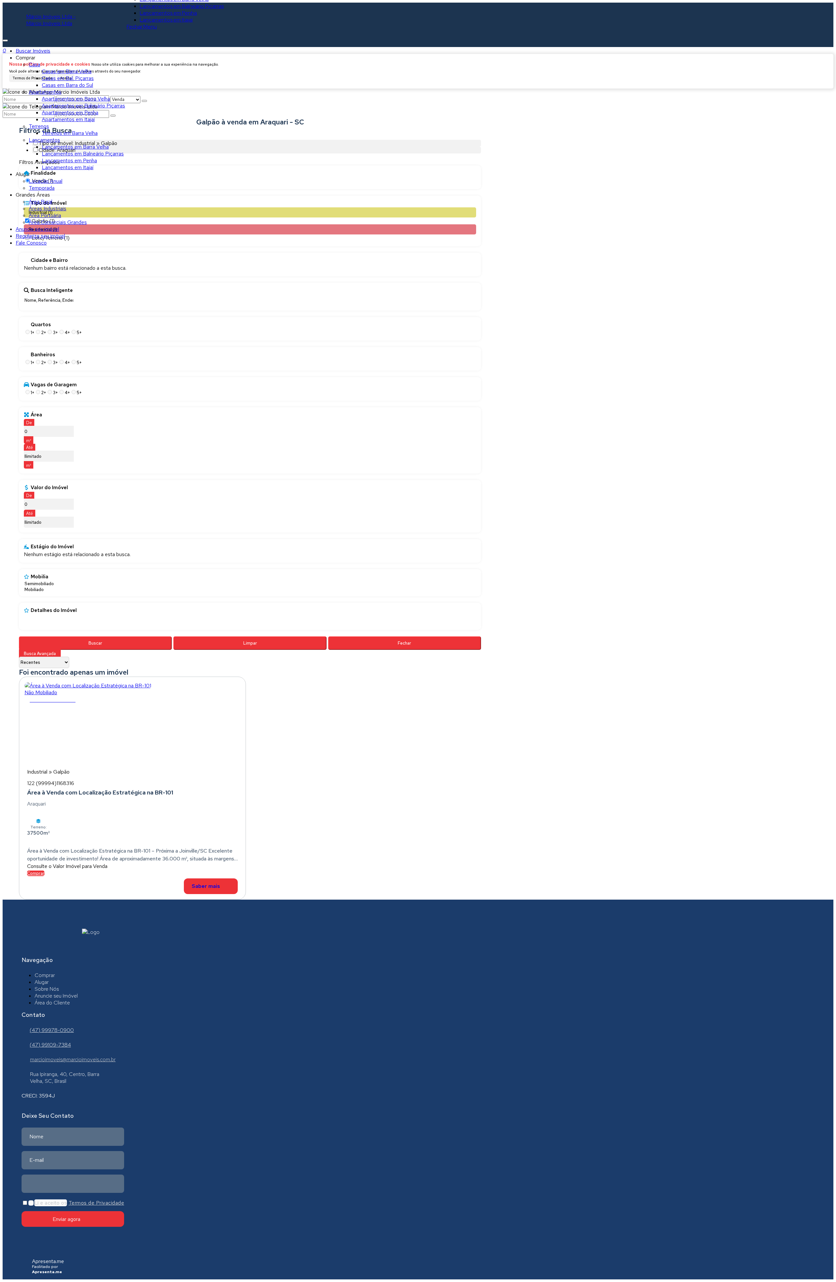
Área (36, 414)
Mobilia (39, 576)
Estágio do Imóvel (52, 546)
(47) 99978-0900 (52, 1030)
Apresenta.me (48, 1261)
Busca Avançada (40, 653)
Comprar (35, 873)
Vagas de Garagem (54, 384)
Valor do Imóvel (49, 487)
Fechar (404, 643)
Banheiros (43, 354)
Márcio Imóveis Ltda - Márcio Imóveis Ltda (51, 20)
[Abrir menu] (5, 38)
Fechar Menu (142, 26)
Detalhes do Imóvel (54, 610)
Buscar (95, 643)
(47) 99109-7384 (50, 1044)
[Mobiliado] (39, 590)
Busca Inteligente (52, 290)
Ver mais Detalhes (211, 886)
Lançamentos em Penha (168, 12)
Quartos (41, 324)
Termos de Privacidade (96, 1202)
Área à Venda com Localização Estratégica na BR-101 (100, 792)
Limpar (250, 643)
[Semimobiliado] (39, 584)
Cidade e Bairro (49, 260)
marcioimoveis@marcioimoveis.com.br (73, 1059)
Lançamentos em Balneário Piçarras (182, 6)
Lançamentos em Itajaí (166, 19)
